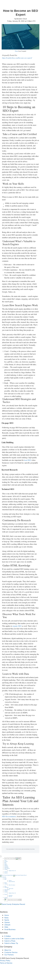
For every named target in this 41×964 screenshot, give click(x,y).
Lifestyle (5, 864)
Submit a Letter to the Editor (14, 938)
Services (6, 873)
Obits (5, 886)
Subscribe (4, 876)
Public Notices (7, 868)
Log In (1, 876)
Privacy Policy (5, 960)
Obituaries (6, 866)
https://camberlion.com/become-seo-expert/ (17, 58)
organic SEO (17, 626)
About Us (10, 896)
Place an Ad (11, 888)
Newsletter (10, 895)
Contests (6, 869)
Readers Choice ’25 (12, 870)
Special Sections (12, 881)
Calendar (6, 871)
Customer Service (10, 952)
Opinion (10, 880)
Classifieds (6, 867)
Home (5, 860)
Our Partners (9, 954)
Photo (16, 51)
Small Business (10, 929)
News (5, 862)
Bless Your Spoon (12, 885)
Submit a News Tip (11, 943)
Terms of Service (6, 963)
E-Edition (6, 861)
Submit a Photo (9, 941)
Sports (5, 863)
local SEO (27, 460)
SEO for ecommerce (9, 816)
